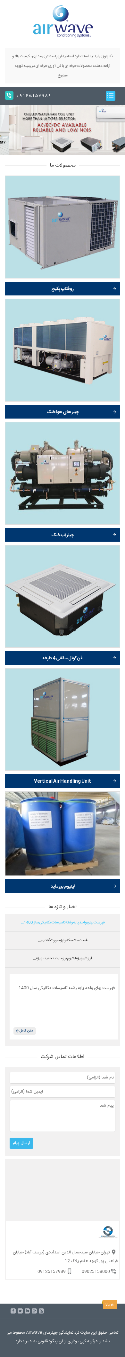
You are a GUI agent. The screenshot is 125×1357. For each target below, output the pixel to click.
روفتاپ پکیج (62, 289)
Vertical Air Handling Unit (62, 781)
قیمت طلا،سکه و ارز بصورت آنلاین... (63, 940)
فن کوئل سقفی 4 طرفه (63, 658)
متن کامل (26, 1031)
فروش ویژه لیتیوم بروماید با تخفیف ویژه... (62, 958)
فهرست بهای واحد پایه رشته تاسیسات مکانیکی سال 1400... (63, 922)
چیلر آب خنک (62, 535)
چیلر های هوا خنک (62, 412)
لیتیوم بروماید (63, 886)
